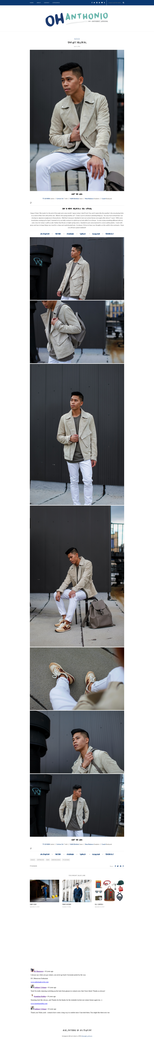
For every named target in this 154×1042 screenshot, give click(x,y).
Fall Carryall (99, 904)
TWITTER (58, 234)
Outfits (77, 38)
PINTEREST (109, 234)
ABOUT (39, 2)
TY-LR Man (66, 859)
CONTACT (46, 2)
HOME (32, 2)
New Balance (89, 198)
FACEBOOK (70, 234)
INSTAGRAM (45, 234)
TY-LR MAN (46, 198)
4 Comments (33, 866)
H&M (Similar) (74, 198)
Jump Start (33, 904)
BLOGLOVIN (96, 234)
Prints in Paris (66, 904)
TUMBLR (83, 234)
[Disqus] (77, 940)
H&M (47, 859)
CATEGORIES (56, 2)
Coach (104, 198)
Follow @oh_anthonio (86, 1036)
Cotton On (59, 198)
